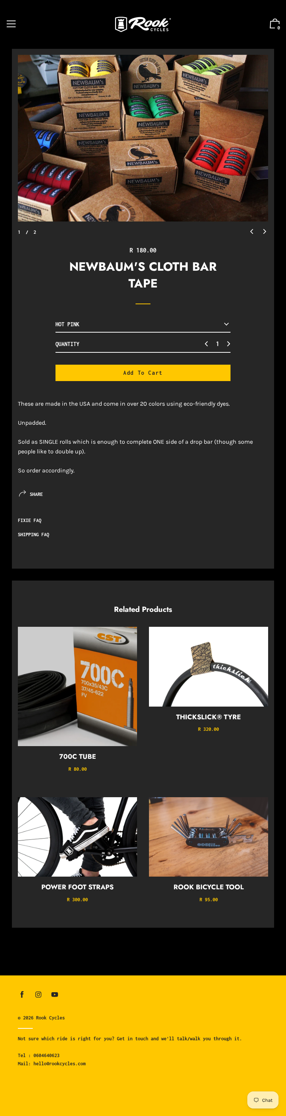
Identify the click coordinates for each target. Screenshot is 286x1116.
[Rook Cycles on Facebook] (22, 994)
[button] (252, 232)
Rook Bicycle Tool (209, 887)
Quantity (67, 344)
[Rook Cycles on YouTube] (55, 994)
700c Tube (77, 756)
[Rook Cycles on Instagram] (38, 994)
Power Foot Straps (77, 887)
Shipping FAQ (33, 534)
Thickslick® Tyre (208, 717)
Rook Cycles (50, 1018)
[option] (143, 138)
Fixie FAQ (29, 520)
